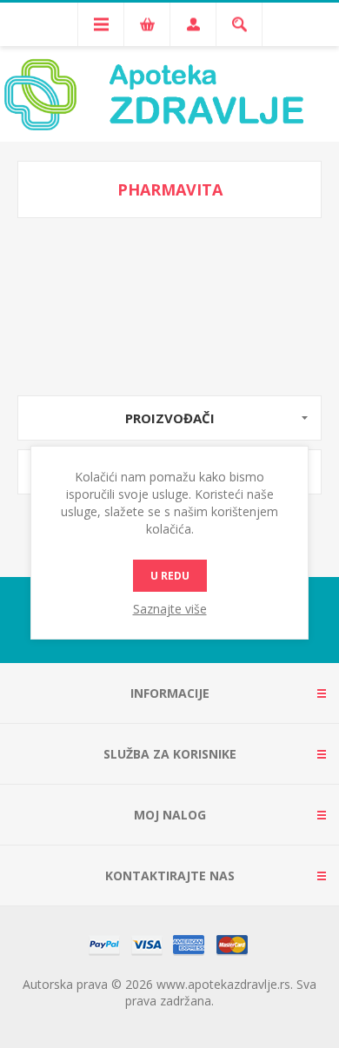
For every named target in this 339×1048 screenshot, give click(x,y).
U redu (169, 575)
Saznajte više (170, 608)
